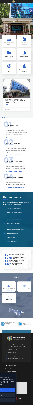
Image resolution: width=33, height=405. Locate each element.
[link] (31, 10)
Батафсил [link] (7, 104)
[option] (16, 95)
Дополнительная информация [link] (14, 137)
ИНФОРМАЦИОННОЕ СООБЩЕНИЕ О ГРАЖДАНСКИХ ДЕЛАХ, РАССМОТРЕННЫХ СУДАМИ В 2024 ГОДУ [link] (15, 101)
